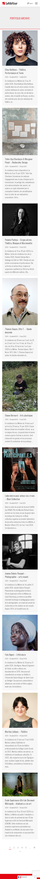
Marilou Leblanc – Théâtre (16, 731)
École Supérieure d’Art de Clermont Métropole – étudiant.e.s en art (20, 802)
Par (14, 77)
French (24, 877)
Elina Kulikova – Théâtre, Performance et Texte (15, 71)
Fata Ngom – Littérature (15, 654)
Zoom (17, 48)
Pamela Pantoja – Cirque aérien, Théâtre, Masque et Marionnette (18, 241)
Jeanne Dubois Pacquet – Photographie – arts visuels (16, 575)
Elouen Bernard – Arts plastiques (19, 415)
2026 (6, 77)
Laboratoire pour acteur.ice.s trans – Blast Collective (20, 497)
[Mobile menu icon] (36, 3)
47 (34, 847)
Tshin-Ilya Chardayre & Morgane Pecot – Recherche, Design (18, 160)
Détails (23, 48)
